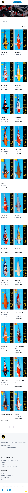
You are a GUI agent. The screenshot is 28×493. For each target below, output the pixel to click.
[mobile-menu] (25, 2)
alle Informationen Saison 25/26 (9, 460)
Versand (3, 462)
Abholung (3, 464)
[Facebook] (2, 490)
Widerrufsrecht (5, 477)
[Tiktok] (10, 490)
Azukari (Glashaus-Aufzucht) (9, 466)
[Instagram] (7, 490)
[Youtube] (5, 490)
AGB (2, 473)
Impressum (4, 480)
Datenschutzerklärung (7, 475)
